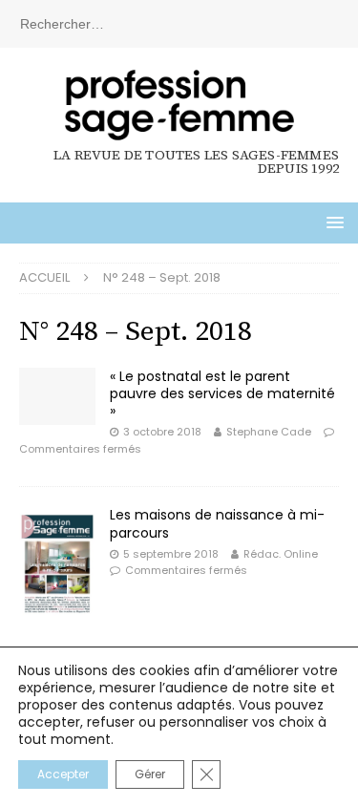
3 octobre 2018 (162, 431)
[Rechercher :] (179, 22)
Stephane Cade (268, 431)
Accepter (63, 774)
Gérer (150, 774)
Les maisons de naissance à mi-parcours (217, 523)
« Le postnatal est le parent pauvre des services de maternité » (222, 393)
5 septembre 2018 (171, 554)
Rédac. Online (280, 554)
